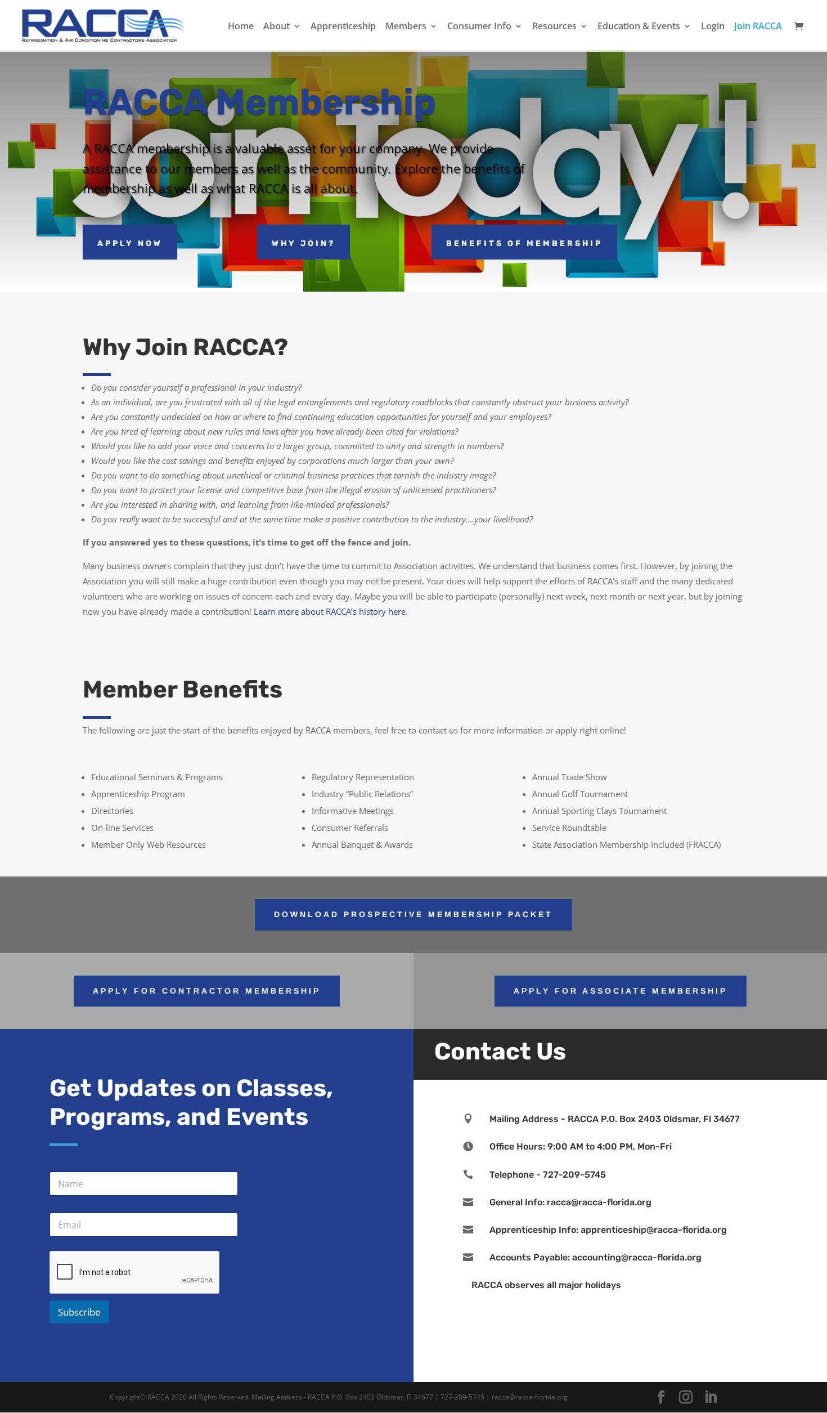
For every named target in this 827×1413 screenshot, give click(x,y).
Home (241, 26)
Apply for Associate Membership (620, 990)
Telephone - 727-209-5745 (547, 1174)
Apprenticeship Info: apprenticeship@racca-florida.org (608, 1229)
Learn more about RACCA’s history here (330, 611)
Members (405, 26)
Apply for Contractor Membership (207, 990)
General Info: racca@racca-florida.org (570, 1202)
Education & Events (638, 26)
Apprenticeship (343, 26)
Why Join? (303, 243)
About (276, 26)
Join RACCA (758, 26)
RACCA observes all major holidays (546, 1285)
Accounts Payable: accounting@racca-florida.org (595, 1257)
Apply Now (130, 243)
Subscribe (79, 1311)
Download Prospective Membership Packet (413, 914)
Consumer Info (479, 26)
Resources (554, 26)
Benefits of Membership (524, 243)
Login (713, 26)
